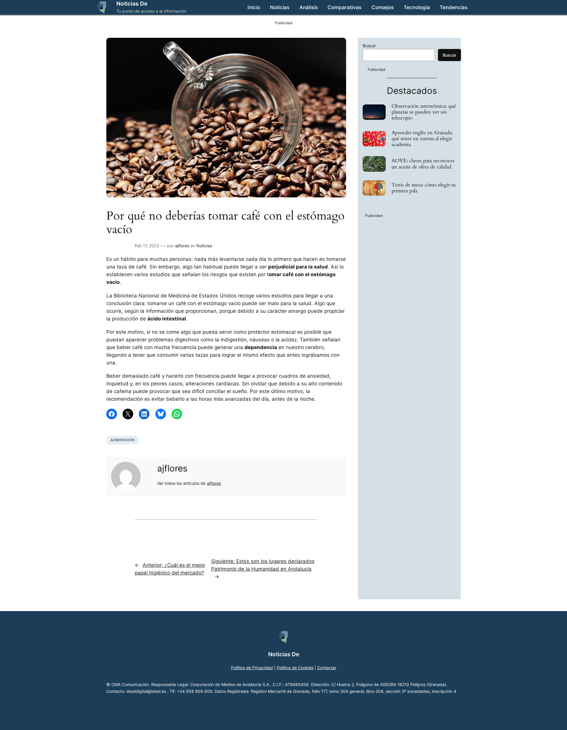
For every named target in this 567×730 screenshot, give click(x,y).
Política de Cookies (295, 667)
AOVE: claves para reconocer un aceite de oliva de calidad (423, 164)
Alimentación (122, 440)
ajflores (182, 245)
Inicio (253, 7)
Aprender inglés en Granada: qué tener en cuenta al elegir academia (422, 139)
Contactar (326, 667)
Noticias (204, 245)
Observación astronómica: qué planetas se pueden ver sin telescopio (424, 112)
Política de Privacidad (252, 667)
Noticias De (131, 3)
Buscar (369, 45)
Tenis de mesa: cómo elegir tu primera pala (424, 188)
